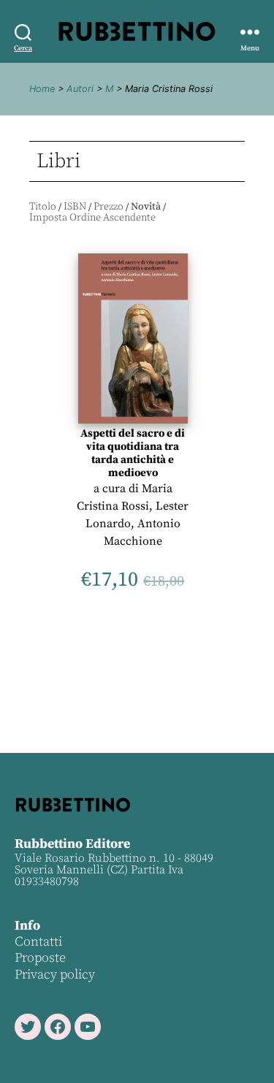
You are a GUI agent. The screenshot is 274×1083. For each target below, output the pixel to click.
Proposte (40, 957)
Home (42, 88)
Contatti (38, 941)
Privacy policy (55, 974)
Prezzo (108, 206)
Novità (146, 206)
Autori (80, 88)
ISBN (75, 206)
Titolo (42, 206)
